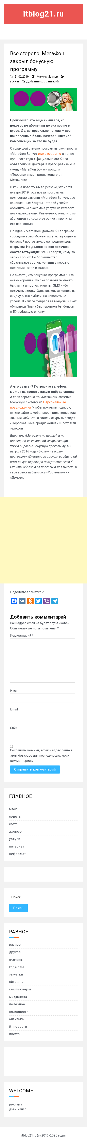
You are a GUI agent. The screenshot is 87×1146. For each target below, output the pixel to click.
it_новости (18, 1026)
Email (14, 709)
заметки (16, 974)
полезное (17, 1004)
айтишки (16, 982)
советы (15, 816)
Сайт (13, 728)
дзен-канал (17, 1109)
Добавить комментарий (42, 81)
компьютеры (20, 989)
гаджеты (16, 967)
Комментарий (21, 635)
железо (15, 831)
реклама (15, 1104)
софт (13, 824)
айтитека (16, 1019)
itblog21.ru (43, 14)
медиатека (18, 997)
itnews (14, 1034)
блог (13, 809)
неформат (17, 854)
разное (15, 944)
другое (15, 952)
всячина (16, 959)
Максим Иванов (47, 76)
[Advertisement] (43, 540)
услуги (14, 81)
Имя (13, 691)
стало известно (49, 154)
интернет (16, 846)
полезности (19, 1012)
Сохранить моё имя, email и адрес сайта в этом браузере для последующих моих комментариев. (41, 755)
